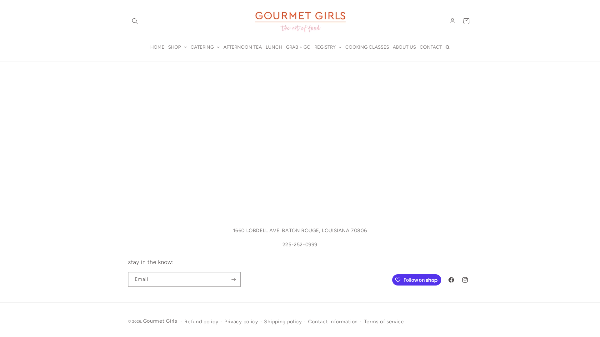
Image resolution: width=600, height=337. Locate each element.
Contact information (333, 322)
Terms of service (384, 322)
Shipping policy (283, 322)
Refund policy (201, 322)
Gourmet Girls (160, 321)
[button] (135, 21)
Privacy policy (241, 322)
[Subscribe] (233, 279)
